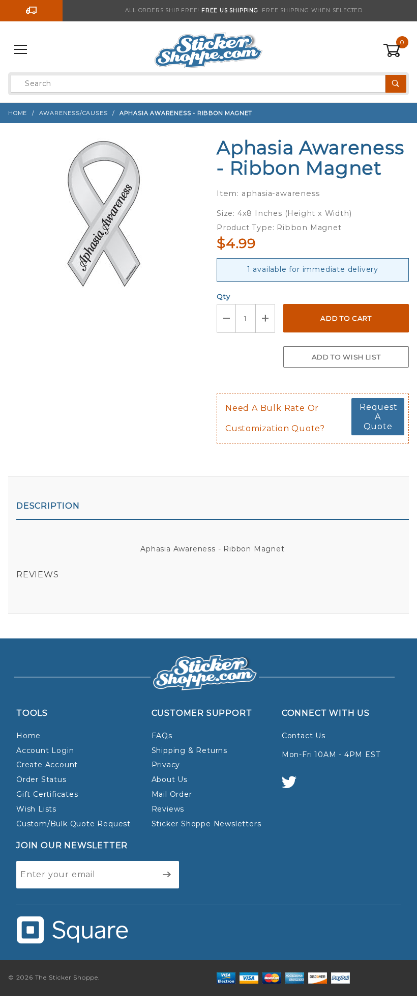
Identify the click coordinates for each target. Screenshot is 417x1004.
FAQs (162, 735)
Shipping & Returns (189, 750)
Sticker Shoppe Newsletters (206, 823)
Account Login (45, 750)
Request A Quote (379, 416)
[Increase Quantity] (265, 318)
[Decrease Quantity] (226, 318)
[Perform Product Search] (395, 84)
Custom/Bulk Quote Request (73, 823)
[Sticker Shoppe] (208, 49)
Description (48, 506)
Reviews (37, 574)
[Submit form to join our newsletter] (167, 874)
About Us (170, 779)
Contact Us (303, 735)
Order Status (41, 779)
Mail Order (172, 794)
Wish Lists (36, 809)
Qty (223, 296)
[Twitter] (293, 786)
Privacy (166, 764)
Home (28, 735)
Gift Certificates (47, 794)
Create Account (47, 764)
